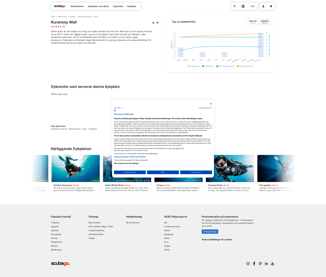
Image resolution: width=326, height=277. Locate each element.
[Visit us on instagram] (248, 263)
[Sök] (234, 6)
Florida (54, 238)
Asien (53, 16)
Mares (167, 230)
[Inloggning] (263, 6)
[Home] (60, 6)
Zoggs (167, 246)
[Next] (273, 113)
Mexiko (54, 246)
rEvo (166, 242)
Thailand (55, 222)
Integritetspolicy (96, 230)
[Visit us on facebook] (254, 263)
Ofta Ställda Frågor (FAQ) (101, 226)
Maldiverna (56, 249)
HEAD (167, 249)
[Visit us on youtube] (272, 263)
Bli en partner (132, 222)
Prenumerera (210, 231)
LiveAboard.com (172, 226)
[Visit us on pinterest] (260, 263)
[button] (119, 107)
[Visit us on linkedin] (266, 263)
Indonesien (56, 234)
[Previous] (54, 113)
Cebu (96, 16)
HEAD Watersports (175, 216)
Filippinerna (62, 16)
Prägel (92, 238)
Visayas (72, 16)
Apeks (167, 238)
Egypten (55, 226)
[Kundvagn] (271, 6)
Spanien (55, 230)
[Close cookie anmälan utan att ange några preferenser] (211, 104)
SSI (165, 222)
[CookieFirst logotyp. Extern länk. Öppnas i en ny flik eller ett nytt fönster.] (115, 110)
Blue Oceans (94, 222)
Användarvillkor (96, 234)
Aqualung (168, 234)
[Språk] (242, 6)
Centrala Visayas (85, 16)
